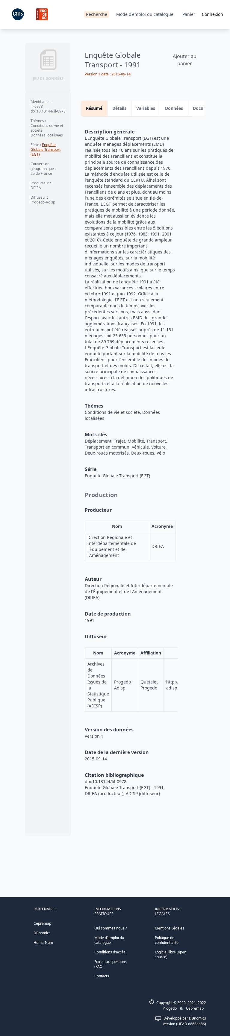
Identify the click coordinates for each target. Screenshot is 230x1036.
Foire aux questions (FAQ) (110, 964)
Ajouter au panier (184, 60)
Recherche (96, 14)
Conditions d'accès (109, 952)
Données (174, 108)
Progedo (170, 1008)
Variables (145, 108)
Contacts (101, 976)
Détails (119, 108)
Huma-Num (43, 942)
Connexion (212, 14)
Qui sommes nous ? (110, 928)
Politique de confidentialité (166, 940)
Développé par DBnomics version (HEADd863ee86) (184, 1021)
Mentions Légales (169, 928)
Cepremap (42, 923)
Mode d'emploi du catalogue (144, 14)
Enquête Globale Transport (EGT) (45, 149)
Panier (188, 14)
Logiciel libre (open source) (170, 954)
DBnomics (42, 932)
